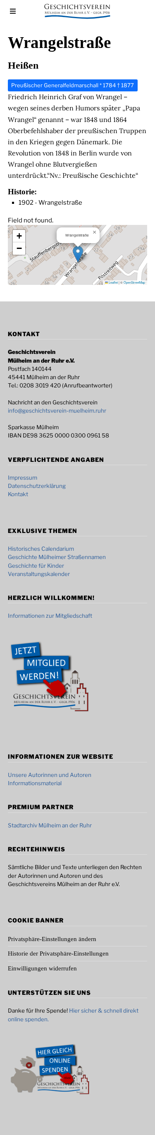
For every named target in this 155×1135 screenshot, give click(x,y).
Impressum (22, 477)
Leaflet (113, 282)
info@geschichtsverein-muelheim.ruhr (57, 410)
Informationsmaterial (35, 783)
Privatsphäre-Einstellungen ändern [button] (52, 939)
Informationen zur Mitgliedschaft (50, 615)
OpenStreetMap (134, 282)
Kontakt (18, 494)
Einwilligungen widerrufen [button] (42, 968)
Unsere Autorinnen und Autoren (49, 775)
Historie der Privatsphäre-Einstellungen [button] (58, 953)
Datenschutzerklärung (37, 486)
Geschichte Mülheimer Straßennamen (57, 557)
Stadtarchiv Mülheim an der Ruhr (50, 825)
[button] (78, 254)
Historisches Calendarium (41, 548)
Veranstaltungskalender (39, 574)
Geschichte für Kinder (36, 565)
